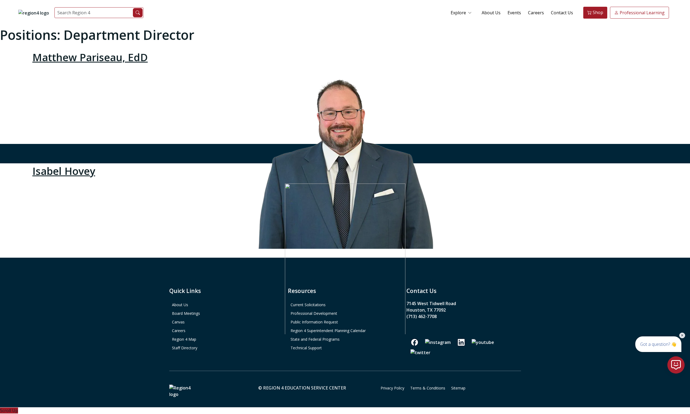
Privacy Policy (392, 388)
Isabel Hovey (63, 171)
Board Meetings (186, 313)
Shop (597, 12)
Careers (536, 13)
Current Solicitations (308, 304)
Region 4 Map (184, 339)
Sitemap (458, 388)
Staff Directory (184, 347)
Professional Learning (642, 13)
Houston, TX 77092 (426, 310)
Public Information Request (314, 322)
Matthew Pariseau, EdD (90, 57)
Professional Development (314, 313)
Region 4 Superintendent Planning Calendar (328, 330)
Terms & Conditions (427, 388)
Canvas (178, 322)
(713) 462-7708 (421, 316)
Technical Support (306, 347)
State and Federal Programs (315, 339)
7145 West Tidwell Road (431, 303)
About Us (491, 13)
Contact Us (562, 13)
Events (514, 13)
